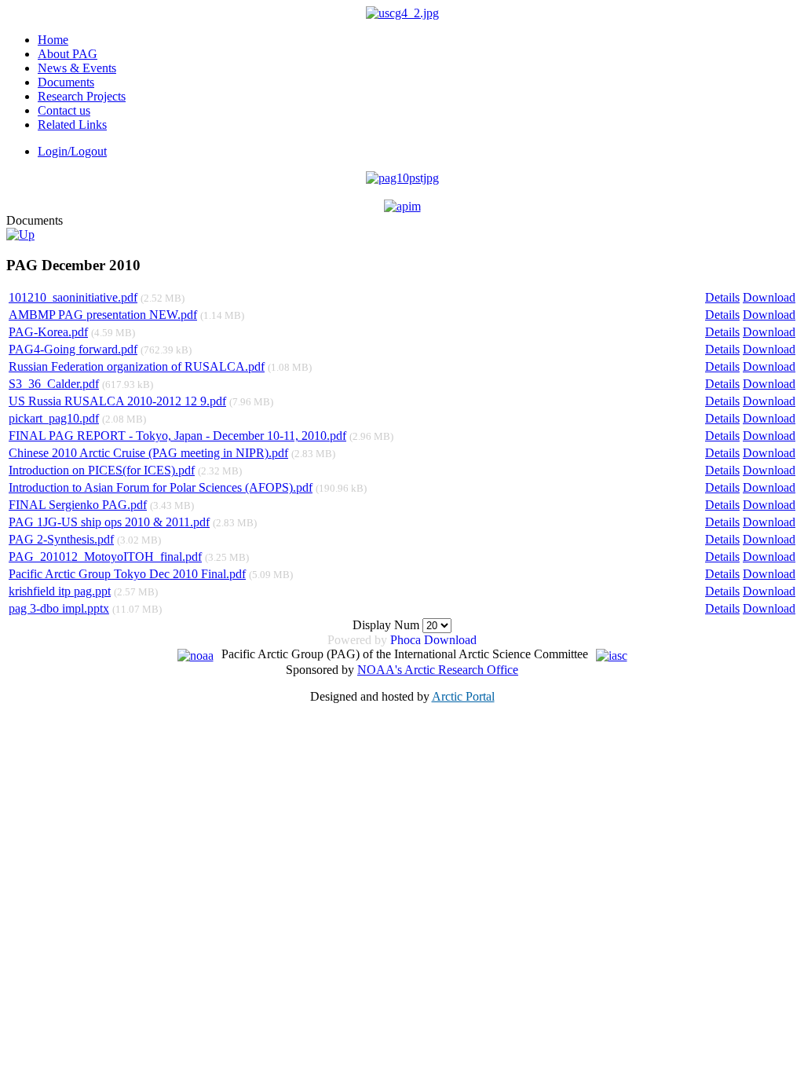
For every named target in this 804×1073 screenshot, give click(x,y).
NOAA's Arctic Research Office (437, 669)
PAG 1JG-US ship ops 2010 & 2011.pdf (109, 522)
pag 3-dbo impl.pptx (59, 608)
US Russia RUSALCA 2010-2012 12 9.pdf (117, 401)
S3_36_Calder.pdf (54, 383)
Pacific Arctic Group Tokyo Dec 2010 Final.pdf (127, 573)
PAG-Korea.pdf (48, 332)
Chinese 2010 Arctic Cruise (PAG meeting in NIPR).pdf (148, 453)
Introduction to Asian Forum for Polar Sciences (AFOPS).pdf (160, 487)
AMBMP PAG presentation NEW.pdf (103, 314)
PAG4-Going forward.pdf (73, 349)
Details (722, 297)
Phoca (405, 639)
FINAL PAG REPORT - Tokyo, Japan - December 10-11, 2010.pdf (177, 435)
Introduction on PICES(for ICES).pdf (102, 470)
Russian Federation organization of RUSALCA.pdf (137, 366)
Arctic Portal (463, 696)
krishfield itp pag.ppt (60, 591)
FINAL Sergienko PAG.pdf (78, 504)
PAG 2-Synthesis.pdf (61, 539)
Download (769, 297)
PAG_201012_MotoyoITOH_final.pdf (105, 556)
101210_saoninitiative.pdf (73, 297)
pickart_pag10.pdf (54, 418)
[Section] (20, 234)
